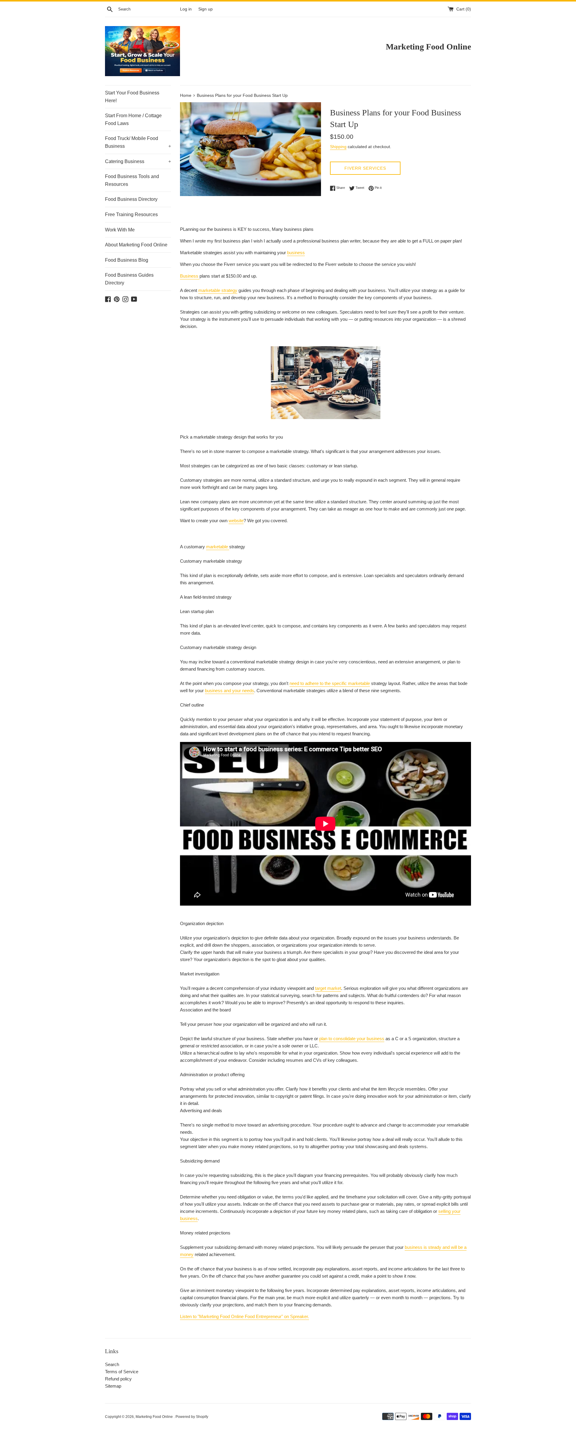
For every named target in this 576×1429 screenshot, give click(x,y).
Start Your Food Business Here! (132, 96)
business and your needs (229, 690)
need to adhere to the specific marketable (330, 683)
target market (328, 988)
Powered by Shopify (192, 1417)
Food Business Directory (131, 199)
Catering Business (138, 161)
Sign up (205, 9)
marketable (217, 546)
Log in (186, 9)
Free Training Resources (131, 214)
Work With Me (120, 229)
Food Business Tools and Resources (132, 180)
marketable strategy (217, 290)
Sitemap (113, 1386)
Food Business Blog (126, 260)
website (236, 520)
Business (190, 275)
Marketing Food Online (155, 1417)
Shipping (338, 146)
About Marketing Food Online (136, 244)
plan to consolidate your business (351, 1038)
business (296, 252)
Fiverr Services (365, 168)
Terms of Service (121, 1371)
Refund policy (118, 1378)
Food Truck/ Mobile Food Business (138, 142)
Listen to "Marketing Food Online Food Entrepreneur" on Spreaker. (244, 1316)
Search (112, 1364)
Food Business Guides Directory (129, 278)
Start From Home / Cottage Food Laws (133, 119)
